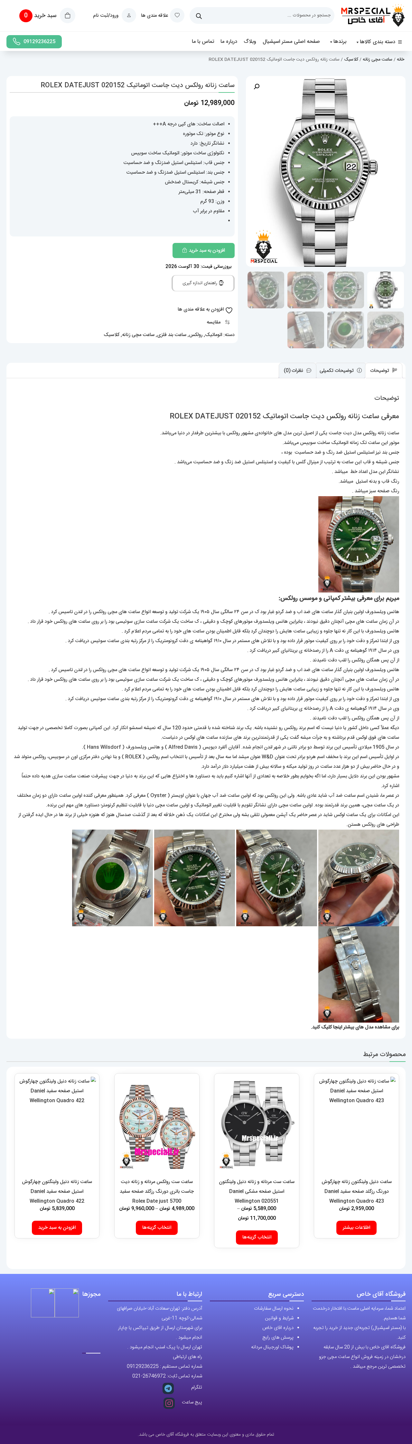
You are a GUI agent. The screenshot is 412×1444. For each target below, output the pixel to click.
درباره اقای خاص (278, 1328)
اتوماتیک (213, 335)
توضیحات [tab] (380, 371)
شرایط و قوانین (279, 1318)
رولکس (195, 335)
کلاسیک (351, 59)
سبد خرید (41, 16)
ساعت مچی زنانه (377, 59)
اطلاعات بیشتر (356, 1228)
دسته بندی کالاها (377, 42)
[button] (256, 86)
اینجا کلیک (331, 1027)
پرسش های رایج (278, 1337)
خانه (400, 59)
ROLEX (133, 757)
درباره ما (228, 41)
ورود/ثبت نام (106, 16)
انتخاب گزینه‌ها (256, 1237)
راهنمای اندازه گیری (201, 283)
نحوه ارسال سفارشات (274, 1308)
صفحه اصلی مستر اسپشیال (291, 41)
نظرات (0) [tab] (294, 371)
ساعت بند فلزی (171, 335)
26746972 (154, 1376)
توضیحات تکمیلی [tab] (337, 371)
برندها (339, 41)
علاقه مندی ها (154, 16)
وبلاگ (250, 41)
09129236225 (39, 42)
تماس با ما (203, 41)
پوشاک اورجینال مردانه (272, 1347)
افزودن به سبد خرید (207, 250)
